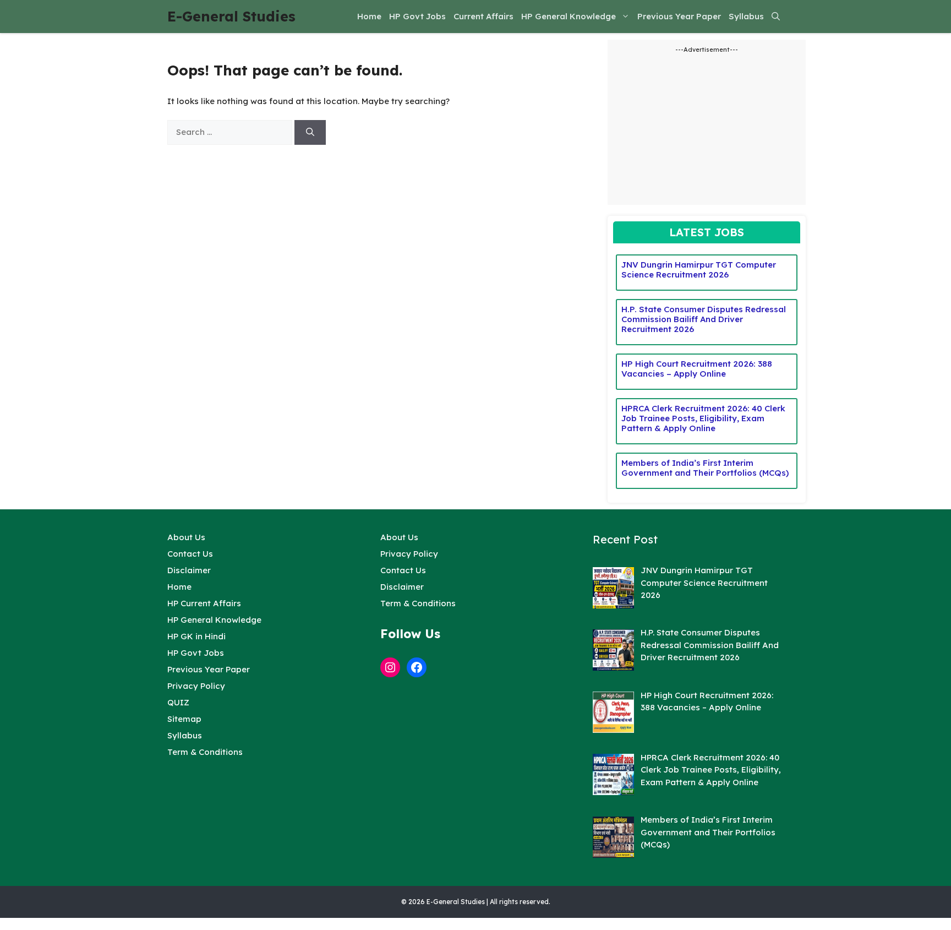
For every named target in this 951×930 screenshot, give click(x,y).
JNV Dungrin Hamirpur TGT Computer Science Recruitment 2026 (698, 269)
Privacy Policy (196, 686)
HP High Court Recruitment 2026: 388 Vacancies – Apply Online (696, 368)
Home (369, 16)
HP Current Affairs (204, 603)
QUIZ (178, 702)
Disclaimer (189, 570)
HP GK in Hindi (196, 636)
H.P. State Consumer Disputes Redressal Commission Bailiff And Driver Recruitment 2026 (703, 319)
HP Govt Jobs (417, 16)
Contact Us (190, 553)
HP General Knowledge (568, 16)
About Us (186, 537)
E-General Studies (231, 16)
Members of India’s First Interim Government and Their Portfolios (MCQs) (705, 468)
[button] (776, 16)
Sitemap (184, 719)
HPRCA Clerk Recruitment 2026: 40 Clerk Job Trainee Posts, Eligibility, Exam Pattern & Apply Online (703, 418)
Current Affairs (483, 16)
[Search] (310, 132)
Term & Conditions (205, 752)
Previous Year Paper (679, 16)
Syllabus (746, 16)
